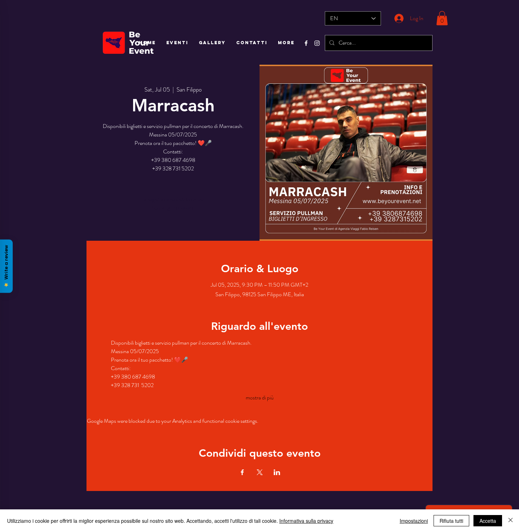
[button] (442, 18)
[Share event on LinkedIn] (277, 472)
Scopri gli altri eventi (173, 208)
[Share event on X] (259, 472)
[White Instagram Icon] (317, 43)
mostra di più (260, 398)
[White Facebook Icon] (306, 43)
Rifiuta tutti (451, 520)
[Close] (510, 520)
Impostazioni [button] (414, 520)
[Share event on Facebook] (242, 472)
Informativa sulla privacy (306, 520)
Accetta (487, 520)
